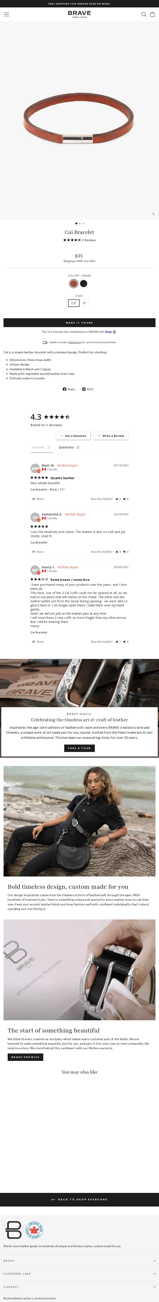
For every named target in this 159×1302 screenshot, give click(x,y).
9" (84, 303)
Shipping (69, 260)
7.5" (74, 303)
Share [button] (40, 499)
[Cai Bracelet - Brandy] (5, 1168)
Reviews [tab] (39, 447)
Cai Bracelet (38, 489)
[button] (118, 499)
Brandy (74, 283)
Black (84, 283)
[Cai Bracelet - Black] (10, 1168)
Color (79, 275)
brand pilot (49, 1298)
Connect (11, 1287)
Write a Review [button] (113, 436)
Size (79, 296)
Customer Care (17, 1273)
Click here (74, 342)
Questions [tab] (66, 447)
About (9, 1260)
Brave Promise (25, 1057)
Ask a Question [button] (75, 436)
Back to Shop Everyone (82, 1199)
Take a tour (79, 748)
